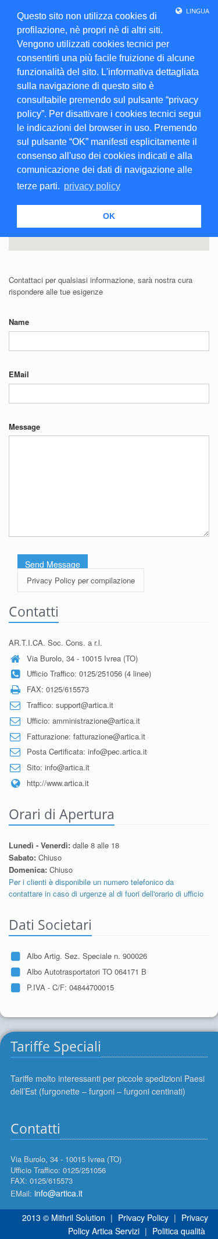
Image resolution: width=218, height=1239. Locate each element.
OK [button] (109, 216)
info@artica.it (58, 1193)
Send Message (52, 564)
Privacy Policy (143, 1217)
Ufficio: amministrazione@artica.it (83, 720)
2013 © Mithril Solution (63, 1217)
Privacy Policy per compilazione (81, 580)
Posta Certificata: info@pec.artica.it (87, 751)
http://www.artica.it (58, 782)
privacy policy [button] (92, 186)
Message (24, 426)
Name (19, 321)
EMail (19, 374)
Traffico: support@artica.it (70, 704)
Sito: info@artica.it (58, 767)
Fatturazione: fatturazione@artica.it (86, 736)
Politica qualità (178, 1231)
